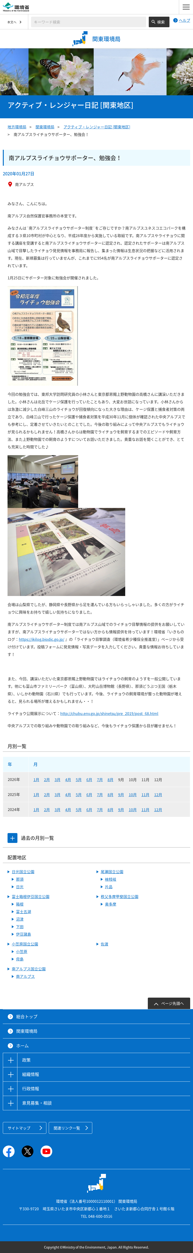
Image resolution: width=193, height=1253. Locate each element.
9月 (121, 794)
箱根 (20, 904)
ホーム (22, 1045)
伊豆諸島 (23, 934)
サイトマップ (19, 1128)
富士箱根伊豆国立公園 (30, 896)
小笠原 (21, 951)
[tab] (12, 838)
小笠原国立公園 (25, 944)
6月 (89, 779)
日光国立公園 (23, 871)
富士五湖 (23, 911)
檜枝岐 (110, 879)
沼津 (20, 919)
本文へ (11, 22)
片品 (109, 886)
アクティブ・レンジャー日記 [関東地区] (97, 127)
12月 (158, 794)
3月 (57, 779)
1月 (36, 779)
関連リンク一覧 (67, 1128)
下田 (20, 926)
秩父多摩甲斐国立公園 (119, 896)
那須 (20, 879)
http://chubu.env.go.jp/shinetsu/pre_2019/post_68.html (109, 713)
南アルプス (25, 976)
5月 (79, 779)
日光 (20, 886)
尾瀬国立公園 (112, 871)
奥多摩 (110, 904)
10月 (133, 794)
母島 (20, 959)
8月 (110, 779)
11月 (145, 794)
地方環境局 (17, 127)
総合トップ (26, 1016)
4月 (68, 779)
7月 (100, 779)
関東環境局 (45, 127)
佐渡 (104, 944)
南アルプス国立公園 (29, 969)
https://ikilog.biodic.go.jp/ (41, 639)
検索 (161, 22)
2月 (47, 779)
